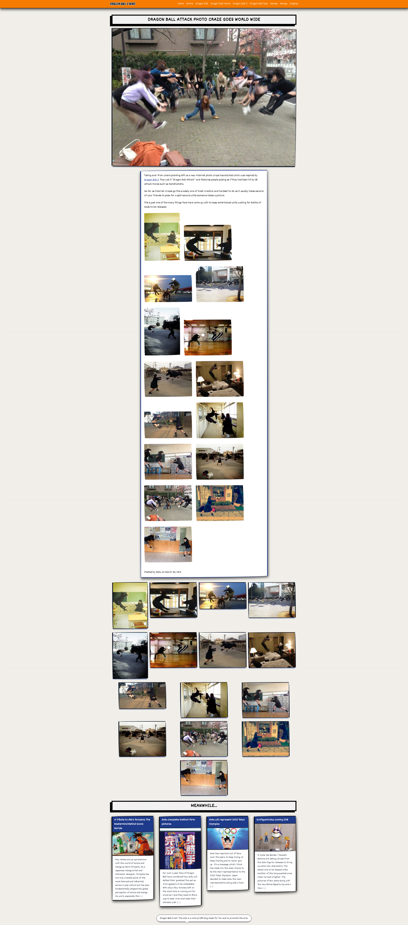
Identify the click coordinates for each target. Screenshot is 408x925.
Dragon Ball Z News (122, 4)
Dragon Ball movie (220, 4)
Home (181, 4)
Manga (283, 4)
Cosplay (294, 4)
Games (273, 4)
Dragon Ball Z (240, 4)
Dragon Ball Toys (259, 4)
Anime (189, 4)
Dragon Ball (202, 4)
